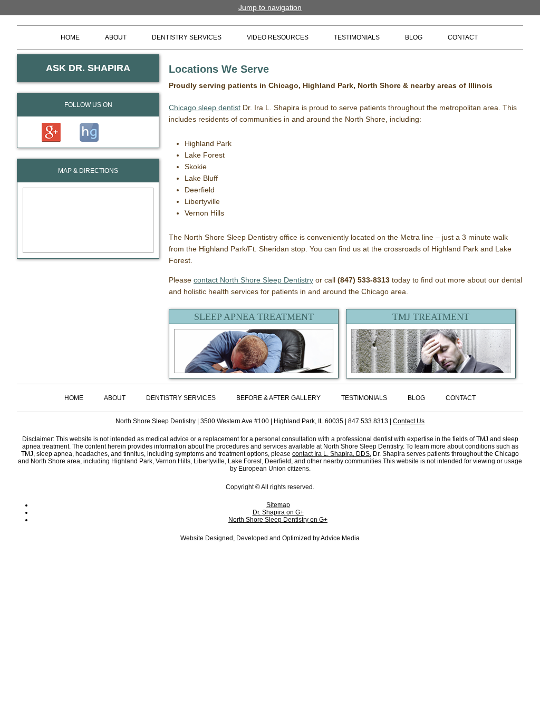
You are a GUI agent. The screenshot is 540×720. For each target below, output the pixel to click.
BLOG (416, 398)
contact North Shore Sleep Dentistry (253, 280)
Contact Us (409, 421)
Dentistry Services (186, 37)
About (115, 398)
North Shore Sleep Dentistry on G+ (277, 519)
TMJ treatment (430, 317)
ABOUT (116, 37)
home (73, 398)
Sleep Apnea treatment (254, 317)
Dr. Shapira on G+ (278, 512)
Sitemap (278, 505)
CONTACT (461, 398)
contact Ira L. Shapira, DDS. (331, 454)
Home (70, 37)
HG (89, 132)
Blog (413, 37)
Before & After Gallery (278, 398)
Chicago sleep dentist (204, 107)
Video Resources (277, 37)
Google (51, 132)
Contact (463, 37)
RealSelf (124, 132)
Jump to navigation (270, 7)
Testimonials (357, 37)
